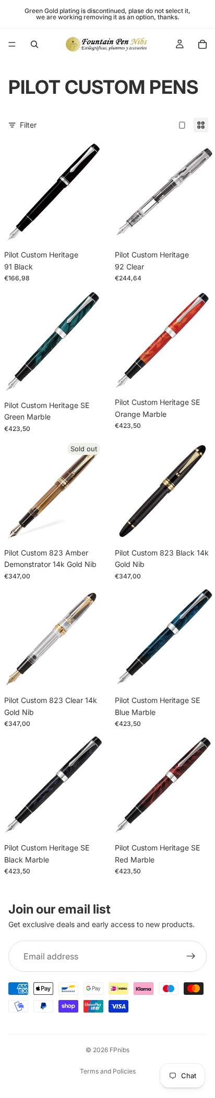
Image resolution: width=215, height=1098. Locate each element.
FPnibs (119, 1050)
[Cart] (202, 44)
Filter (28, 124)
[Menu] (12, 44)
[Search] (34, 44)
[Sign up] (191, 956)
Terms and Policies (108, 1071)
